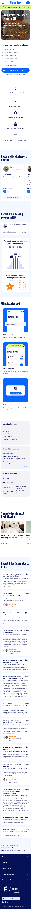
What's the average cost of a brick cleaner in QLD (15, 242)
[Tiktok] (8, 902)
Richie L (12, 167)
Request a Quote (12, 197)
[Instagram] (5, 902)
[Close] (29, 7)
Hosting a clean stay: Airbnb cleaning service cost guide (12, 536)
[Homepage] (15, 2)
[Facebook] (3, 902)
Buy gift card (22, 7)
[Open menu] (2, 2)
